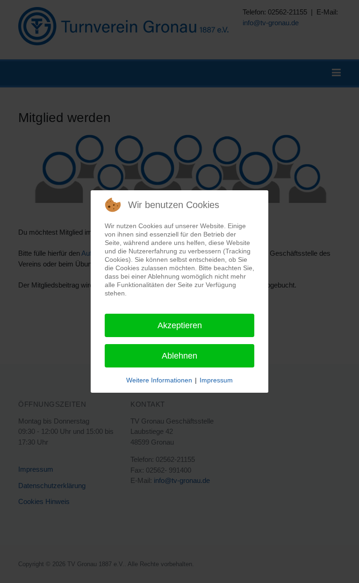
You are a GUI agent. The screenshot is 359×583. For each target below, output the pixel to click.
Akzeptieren (180, 325)
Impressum (216, 380)
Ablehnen (179, 355)
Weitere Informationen (159, 380)
